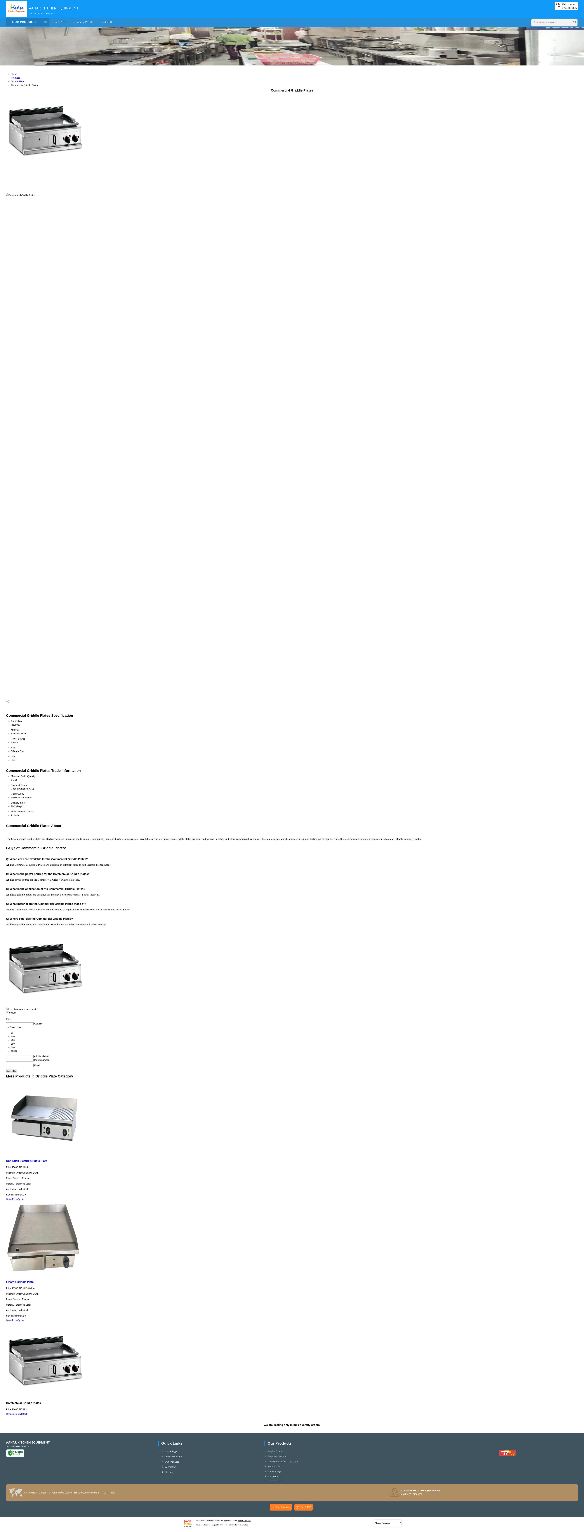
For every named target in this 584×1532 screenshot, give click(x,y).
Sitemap (169, 1472)
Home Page (59, 21)
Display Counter (275, 1451)
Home (14, 74)
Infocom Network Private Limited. (234, 1524)
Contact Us (107, 21)
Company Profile (83, 21)
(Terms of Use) (244, 1520)
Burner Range (274, 1471)
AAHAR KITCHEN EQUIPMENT (53, 10)
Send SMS (305, 1507)
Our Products (24, 22)
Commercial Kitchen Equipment (283, 1461)
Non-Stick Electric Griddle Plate (26, 1160)
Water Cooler (274, 1466)
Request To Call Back (17, 1414)
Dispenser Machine (277, 1456)
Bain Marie (273, 1476)
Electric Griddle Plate (20, 1281)
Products (15, 77)
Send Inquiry (283, 1507)
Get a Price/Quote (15, 1199)
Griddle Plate (17, 81)
